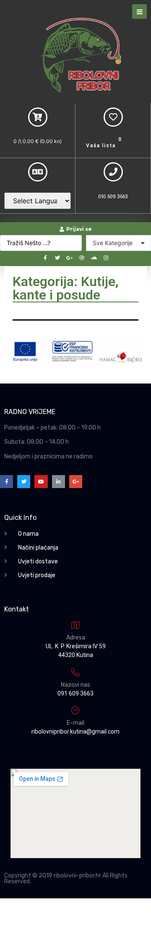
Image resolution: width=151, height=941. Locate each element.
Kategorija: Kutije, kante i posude (66, 288)
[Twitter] (57, 258)
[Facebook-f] (45, 258)
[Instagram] (106, 258)
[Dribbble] (82, 258)
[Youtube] (40, 481)
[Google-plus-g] (70, 258)
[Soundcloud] (94, 258)
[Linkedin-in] (58, 481)
